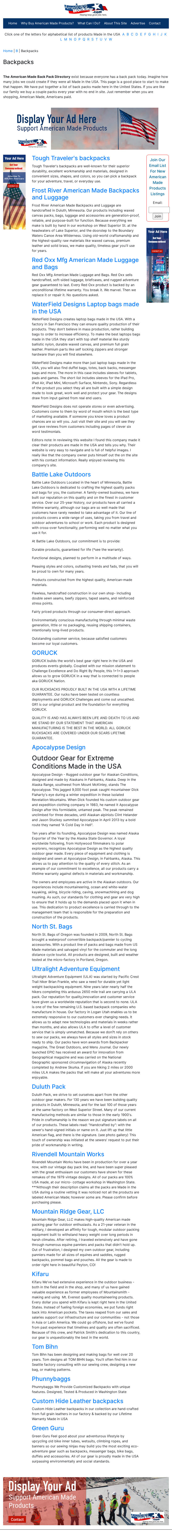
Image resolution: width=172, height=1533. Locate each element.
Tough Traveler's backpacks (71, 158)
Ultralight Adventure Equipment (76, 968)
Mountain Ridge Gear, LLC (68, 1211)
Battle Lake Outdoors (61, 474)
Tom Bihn (45, 1346)
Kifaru (40, 1274)
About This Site (115, 23)
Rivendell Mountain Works (68, 1154)
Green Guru (48, 1428)
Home (12, 23)
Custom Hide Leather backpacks (77, 1401)
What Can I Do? (89, 23)
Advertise (138, 23)
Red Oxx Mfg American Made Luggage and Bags (85, 263)
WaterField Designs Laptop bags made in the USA (85, 308)
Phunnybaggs (51, 1378)
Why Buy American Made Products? (47, 23)
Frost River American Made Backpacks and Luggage (85, 194)
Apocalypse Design (59, 747)
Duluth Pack (49, 1086)
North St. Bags (52, 926)
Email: (157, 202)
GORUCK (44, 652)
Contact (154, 23)
